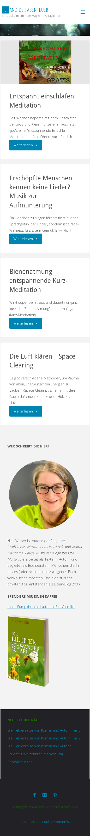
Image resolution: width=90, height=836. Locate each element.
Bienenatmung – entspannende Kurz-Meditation (38, 280)
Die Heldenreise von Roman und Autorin (39, 746)
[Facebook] (34, 795)
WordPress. (62, 821)
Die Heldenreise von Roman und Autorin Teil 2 (43, 738)
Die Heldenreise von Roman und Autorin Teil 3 (43, 730)
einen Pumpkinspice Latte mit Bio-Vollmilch (41, 606)
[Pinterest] (55, 795)
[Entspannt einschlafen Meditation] (45, 62)
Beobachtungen (19, 762)
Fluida (45, 821)
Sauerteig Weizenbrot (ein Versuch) (35, 754)
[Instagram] (44, 795)
